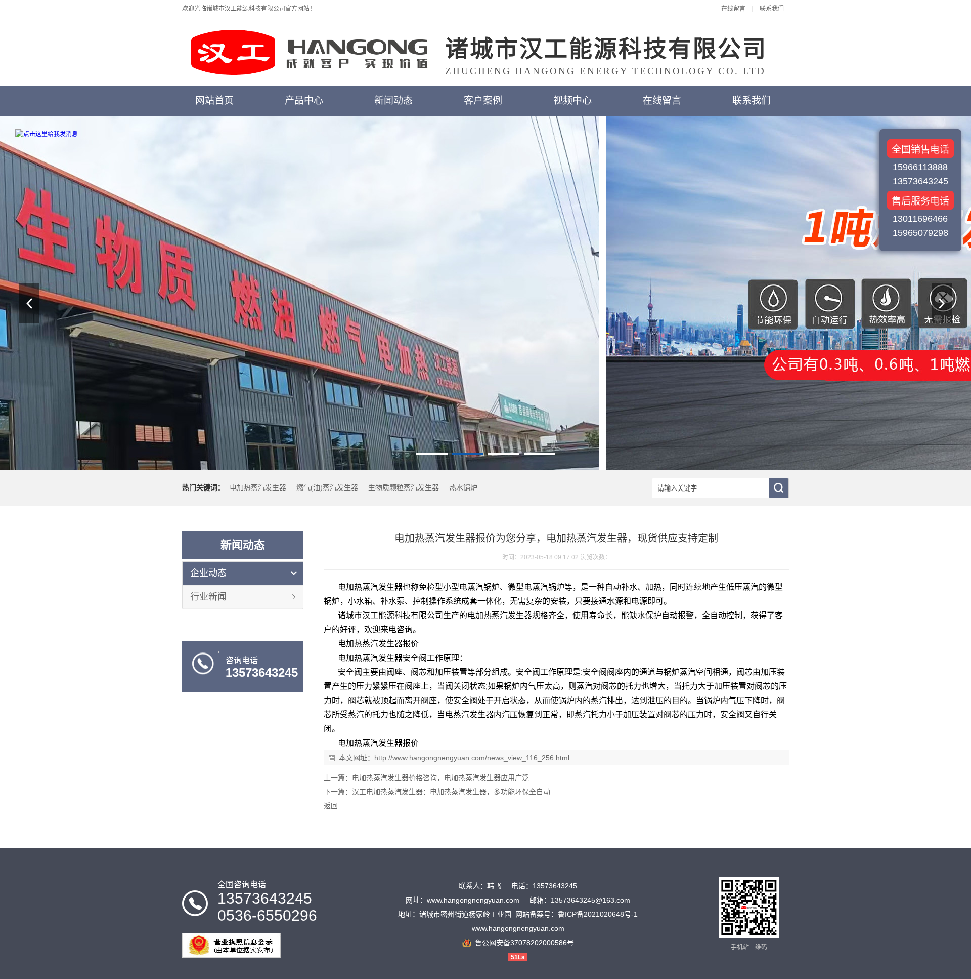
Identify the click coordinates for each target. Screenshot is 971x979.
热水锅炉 (463, 488)
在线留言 (733, 8)
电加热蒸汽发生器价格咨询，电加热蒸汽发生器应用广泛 (440, 777)
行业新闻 (208, 597)
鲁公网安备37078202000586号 (524, 943)
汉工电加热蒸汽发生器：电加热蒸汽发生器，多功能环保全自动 (451, 792)
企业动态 (208, 573)
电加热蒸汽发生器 (258, 488)
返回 (331, 806)
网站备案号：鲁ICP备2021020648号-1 (576, 914)
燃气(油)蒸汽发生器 (327, 488)
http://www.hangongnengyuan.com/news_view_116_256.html (471, 758)
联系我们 (772, 8)
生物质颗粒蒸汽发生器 (403, 488)
